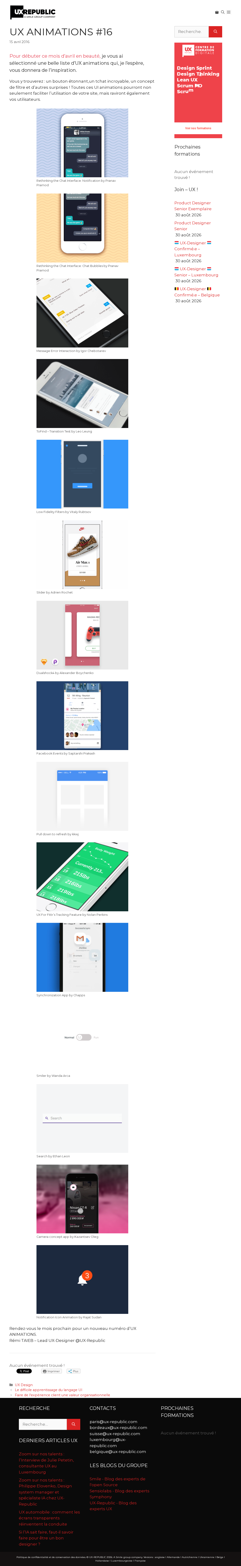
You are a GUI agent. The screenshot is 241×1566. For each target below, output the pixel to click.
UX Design (24, 1385)
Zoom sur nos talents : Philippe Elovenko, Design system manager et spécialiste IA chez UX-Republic (45, 1492)
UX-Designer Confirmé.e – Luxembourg (190, 249)
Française (140, 1560)
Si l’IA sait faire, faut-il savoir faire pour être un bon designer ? (46, 1538)
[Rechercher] (215, 31)
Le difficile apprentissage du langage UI (48, 1390)
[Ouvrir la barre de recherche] (223, 12)
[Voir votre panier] (217, 12)
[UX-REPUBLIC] (32, 12)
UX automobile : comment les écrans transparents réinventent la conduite (49, 1518)
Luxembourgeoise (122, 1560)
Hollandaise (102, 1560)
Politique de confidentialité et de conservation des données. (51, 1557)
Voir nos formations (198, 128)
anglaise (160, 1557)
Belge (220, 1557)
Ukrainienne (207, 1557)
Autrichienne (189, 1557)
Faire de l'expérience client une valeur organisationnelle (62, 1395)
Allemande (173, 1557)
